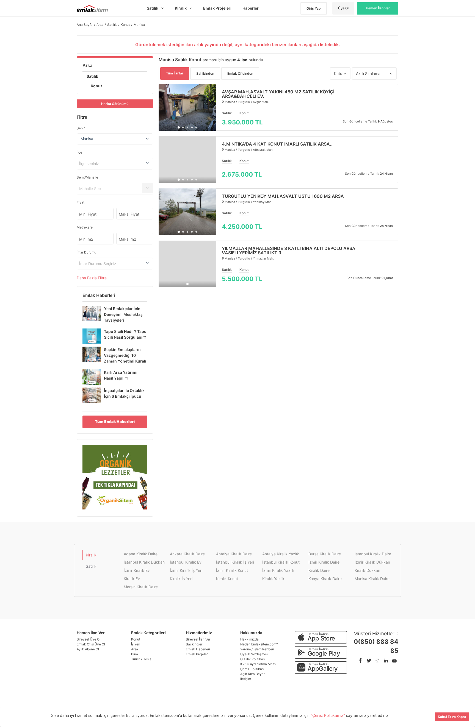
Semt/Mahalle (87, 177)
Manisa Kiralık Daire (372, 578)
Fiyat (80, 202)
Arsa (87, 65)
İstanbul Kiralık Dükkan (144, 562)
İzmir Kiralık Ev (137, 570)
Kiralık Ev (132, 578)
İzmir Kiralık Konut (232, 570)
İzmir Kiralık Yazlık (278, 570)
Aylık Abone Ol (88, 649)
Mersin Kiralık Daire (141, 586)
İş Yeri (135, 644)
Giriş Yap (313, 8)
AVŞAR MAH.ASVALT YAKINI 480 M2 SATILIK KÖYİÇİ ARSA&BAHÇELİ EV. (278, 94)
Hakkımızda (249, 639)
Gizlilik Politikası (253, 659)
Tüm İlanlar (174, 73)
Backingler (194, 644)
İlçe (79, 152)
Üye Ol (343, 8)
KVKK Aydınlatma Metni (258, 664)
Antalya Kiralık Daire (234, 553)
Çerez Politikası (252, 669)
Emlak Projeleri (197, 654)
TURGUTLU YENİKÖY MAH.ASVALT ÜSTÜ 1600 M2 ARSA (283, 196)
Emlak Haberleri (198, 649)
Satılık (92, 76)
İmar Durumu (86, 252)
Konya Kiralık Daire (325, 578)
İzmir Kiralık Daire (323, 562)
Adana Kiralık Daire (141, 553)
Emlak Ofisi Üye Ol (91, 644)
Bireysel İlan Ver (198, 639)
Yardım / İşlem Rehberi (257, 649)
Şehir (81, 128)
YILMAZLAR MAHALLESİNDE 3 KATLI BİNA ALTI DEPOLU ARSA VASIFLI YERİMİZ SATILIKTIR (288, 250)
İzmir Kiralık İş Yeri (186, 570)
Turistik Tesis (141, 659)
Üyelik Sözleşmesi (254, 654)
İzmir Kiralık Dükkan (372, 562)
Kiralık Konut (227, 578)
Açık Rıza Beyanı (253, 674)
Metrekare (85, 227)
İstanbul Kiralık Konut (281, 562)
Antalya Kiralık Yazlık (280, 553)
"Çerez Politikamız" (328, 715)
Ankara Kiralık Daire (187, 553)
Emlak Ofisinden (240, 73)
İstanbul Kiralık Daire (373, 553)
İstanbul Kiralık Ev (185, 562)
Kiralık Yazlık (273, 578)
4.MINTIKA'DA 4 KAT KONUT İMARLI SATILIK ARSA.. (277, 144)
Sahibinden (205, 73)
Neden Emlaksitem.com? (259, 644)
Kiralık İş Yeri (181, 578)
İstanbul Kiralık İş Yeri (235, 562)
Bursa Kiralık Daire (324, 553)
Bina (134, 654)
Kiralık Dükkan (367, 570)
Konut (96, 85)
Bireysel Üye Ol (88, 639)
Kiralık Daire (319, 570)
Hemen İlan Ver (378, 8)
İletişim (245, 679)
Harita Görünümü (114, 104)
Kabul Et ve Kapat (452, 717)
